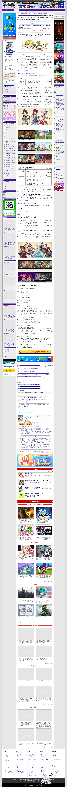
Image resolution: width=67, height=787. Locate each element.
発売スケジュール (8, 771)
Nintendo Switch (7, 197)
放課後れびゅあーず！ (9, 175)
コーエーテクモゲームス (9, 56)
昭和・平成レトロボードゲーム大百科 (10, 158)
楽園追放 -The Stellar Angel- (60, 160)
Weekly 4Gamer (8, 125)
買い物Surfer (8, 166)
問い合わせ (21, 0)
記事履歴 (56, 0)
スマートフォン (31, 765)
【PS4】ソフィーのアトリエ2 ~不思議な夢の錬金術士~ (31, 426)
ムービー (21, 11)
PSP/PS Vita (54, 751)
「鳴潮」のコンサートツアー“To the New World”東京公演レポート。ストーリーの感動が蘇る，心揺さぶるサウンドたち (26, 558)
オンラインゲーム (8, 752)
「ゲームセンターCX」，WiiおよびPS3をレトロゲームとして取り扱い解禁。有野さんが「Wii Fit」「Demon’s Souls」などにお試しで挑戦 (60, 88)
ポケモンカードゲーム (59, 145)
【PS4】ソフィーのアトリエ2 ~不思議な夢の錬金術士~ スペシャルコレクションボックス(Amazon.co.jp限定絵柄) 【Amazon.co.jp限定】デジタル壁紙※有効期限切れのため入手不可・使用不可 (36, 429)
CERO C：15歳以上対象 (23, 399)
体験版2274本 (12, 7)
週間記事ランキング (8, 181)
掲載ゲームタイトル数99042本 (9, 6)
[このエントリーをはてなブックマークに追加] (51, 15)
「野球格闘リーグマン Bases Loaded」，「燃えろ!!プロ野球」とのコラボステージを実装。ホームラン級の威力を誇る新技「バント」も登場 (43, 577)
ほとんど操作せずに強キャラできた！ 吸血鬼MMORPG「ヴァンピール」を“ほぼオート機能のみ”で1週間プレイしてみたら (9, 273)
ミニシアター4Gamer (9, 164)
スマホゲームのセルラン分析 (10, 139)
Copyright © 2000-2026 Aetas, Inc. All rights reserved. (33, 785)
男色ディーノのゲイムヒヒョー (10, 136)
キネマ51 (7, 173)
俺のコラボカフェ (9, 155)
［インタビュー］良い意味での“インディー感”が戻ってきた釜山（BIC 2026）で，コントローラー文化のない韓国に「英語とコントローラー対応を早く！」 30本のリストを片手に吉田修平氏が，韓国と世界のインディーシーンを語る (9, 330)
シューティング (56, 771)
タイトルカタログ (20, 759)
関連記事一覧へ (50, 365)
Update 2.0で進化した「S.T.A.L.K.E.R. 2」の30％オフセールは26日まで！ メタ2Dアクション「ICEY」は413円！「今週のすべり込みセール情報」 (26, 521)
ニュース (26, 406)
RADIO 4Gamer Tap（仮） (10, 146)
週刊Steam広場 (8, 144)
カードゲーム (55, 770)
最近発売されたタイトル (29, 11)
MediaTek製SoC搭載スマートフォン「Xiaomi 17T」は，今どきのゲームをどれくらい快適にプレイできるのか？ (43, 681)
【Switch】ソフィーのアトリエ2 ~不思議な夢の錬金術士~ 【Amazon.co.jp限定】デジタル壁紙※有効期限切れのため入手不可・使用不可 (35, 442)
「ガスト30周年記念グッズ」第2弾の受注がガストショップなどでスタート (33, 373)
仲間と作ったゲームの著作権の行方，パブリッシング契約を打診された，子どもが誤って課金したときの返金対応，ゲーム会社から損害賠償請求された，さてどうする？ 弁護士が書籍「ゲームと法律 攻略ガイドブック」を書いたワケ (26, 619)
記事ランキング (8, 760)
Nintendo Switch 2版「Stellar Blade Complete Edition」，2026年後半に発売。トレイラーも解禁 (60, 94)
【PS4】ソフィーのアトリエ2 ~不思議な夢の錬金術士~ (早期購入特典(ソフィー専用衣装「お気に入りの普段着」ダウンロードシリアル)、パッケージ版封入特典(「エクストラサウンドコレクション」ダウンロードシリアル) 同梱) (37, 417)
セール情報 (31, 770)
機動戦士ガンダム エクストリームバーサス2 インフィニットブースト (60, 165)
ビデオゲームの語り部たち (10, 162)
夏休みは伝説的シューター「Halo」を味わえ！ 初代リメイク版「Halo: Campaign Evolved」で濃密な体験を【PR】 (43, 617)
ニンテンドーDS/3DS (20, 765)
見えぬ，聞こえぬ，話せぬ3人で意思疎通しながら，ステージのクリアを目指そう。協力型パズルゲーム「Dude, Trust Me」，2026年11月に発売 (60, 125)
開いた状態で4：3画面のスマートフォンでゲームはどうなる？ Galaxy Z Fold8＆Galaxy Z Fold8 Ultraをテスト (43, 699)
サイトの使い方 (15, 0)
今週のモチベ (8, 127)
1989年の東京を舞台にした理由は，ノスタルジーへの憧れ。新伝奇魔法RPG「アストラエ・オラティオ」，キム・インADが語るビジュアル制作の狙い (9, 316)
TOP (5, 751)
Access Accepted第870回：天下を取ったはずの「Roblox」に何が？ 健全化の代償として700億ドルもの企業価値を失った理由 (60, 104)
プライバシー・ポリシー (34, 784)
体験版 (6, 755)
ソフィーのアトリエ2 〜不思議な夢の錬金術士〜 (9, 52)
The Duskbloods (58, 156)
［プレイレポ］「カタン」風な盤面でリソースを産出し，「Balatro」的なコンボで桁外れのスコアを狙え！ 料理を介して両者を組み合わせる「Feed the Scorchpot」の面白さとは (26, 682)
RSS (3, 0)
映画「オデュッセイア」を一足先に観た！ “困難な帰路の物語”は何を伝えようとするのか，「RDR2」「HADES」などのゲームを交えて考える (9, 229)
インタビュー (16, 11)
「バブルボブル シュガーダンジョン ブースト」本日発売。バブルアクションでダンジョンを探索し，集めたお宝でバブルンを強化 (26, 538)
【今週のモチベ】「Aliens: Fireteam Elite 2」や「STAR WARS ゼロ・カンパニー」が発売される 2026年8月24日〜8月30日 (43, 641)
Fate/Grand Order (58, 148)
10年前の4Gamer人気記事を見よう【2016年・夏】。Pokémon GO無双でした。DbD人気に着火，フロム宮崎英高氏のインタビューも (9, 243)
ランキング (62, 0)
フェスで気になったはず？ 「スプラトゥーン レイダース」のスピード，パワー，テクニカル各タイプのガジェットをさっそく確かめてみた (9, 287)
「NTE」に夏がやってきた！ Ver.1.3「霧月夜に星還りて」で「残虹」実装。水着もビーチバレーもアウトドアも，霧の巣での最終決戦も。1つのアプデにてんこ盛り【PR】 (43, 601)
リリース (20, 406)
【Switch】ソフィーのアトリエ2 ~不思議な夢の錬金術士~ (32, 451)
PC (48, 404)
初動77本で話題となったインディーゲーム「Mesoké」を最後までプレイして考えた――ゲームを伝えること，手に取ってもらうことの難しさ (9, 301)
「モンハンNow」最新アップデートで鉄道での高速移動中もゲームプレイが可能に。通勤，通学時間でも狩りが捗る (60, 109)
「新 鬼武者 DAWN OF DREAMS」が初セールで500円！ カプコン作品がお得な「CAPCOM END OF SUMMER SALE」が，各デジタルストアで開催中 (43, 521)
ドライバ (6, 188)
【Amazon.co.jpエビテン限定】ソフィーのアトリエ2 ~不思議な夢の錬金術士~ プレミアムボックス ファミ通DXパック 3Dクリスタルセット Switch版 (36, 450)
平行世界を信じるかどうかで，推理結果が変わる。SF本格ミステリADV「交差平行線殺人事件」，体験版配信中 (60, 130)
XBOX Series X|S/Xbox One (9, 194)
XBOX (29, 751)
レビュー (4, 11)
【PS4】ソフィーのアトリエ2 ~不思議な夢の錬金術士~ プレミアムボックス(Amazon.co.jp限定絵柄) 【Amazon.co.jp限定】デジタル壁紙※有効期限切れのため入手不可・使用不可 (35, 436)
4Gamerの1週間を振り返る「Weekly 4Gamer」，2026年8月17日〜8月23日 (42, 659)
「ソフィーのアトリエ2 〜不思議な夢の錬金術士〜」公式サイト (36, 352)
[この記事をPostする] (45, 15)
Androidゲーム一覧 (32, 775)
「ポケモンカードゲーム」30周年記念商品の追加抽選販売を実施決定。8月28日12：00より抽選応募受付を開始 (60, 99)
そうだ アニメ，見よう (10, 148)
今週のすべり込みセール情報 (10, 142)
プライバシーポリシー (8, 349)
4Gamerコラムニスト (9, 160)
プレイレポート (9, 11)
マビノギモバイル (59, 175)
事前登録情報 (31, 768)
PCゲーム (6, 192)
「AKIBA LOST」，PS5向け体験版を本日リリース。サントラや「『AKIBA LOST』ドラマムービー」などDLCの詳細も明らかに (43, 538)
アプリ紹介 (31, 771)
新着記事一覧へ (46, 581)
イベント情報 (55, 767)
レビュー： (12, 106)
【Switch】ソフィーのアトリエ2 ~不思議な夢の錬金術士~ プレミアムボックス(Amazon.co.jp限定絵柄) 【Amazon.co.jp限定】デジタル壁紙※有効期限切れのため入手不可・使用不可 (36, 432)
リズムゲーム (55, 772)
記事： (8, 106)
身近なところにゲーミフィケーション (10, 171)
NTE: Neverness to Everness (60, 179)
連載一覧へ (13, 177)
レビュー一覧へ (46, 704)
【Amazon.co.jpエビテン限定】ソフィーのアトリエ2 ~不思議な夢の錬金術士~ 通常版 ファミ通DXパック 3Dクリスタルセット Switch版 (36, 447)
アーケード (54, 765)
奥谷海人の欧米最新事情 (10, 123)
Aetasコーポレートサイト (9, 356)
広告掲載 (40, 784)
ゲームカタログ (36, 11)
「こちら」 (39, 780)
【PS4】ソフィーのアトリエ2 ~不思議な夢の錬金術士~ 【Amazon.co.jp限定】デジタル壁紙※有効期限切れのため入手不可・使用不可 (35, 445)
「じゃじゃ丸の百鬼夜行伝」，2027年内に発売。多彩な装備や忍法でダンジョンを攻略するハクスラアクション (26, 576)
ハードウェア (42, 765)
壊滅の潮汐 (58, 169)
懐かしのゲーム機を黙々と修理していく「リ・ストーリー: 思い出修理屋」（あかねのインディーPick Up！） (26, 659)
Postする (47, 15)
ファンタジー (43, 399)
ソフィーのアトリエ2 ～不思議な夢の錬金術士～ (11, 105)
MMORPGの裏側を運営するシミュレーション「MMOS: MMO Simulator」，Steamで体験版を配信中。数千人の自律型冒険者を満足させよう (60, 120)
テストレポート (44, 767)
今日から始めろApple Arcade (10, 153)
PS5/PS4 (16, 10)
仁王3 (57, 172)
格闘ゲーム (55, 768)
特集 (6, 89)
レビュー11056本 (6, 7)
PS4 (41, 397)
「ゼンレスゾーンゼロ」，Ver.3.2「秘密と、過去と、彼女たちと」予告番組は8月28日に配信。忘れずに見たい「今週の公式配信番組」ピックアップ (43, 559)
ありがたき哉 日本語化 (10, 168)
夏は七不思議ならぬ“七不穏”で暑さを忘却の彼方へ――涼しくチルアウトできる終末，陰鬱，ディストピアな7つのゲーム (9, 257)
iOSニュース (31, 766)
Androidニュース (32, 767)
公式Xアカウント (8, 0)
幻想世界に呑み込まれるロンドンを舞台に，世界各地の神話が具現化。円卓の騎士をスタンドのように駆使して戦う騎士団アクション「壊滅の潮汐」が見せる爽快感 (26, 700)
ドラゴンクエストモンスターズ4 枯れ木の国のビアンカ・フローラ (60, 152)
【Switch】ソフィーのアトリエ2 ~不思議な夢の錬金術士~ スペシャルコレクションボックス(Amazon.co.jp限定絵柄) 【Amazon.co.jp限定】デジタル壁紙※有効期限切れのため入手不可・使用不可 (36, 439)
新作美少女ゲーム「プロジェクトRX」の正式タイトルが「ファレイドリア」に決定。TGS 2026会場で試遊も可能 (60, 115)
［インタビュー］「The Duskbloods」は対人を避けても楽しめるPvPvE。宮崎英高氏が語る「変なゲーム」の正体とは (43, 743)
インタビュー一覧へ (47, 747)
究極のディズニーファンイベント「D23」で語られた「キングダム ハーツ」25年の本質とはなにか (9, 344)
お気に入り (52, 0)
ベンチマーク (43, 772)
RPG (45, 397)
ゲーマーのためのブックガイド (10, 151)
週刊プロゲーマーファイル (10, 129)
